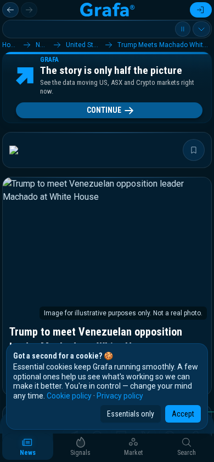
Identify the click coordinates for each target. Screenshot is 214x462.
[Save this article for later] (194, 150)
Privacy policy (120, 395)
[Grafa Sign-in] (201, 10)
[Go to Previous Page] (10, 10)
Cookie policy (69, 395)
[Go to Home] (107, 10)
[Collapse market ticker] (201, 29)
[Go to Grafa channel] (23, 150)
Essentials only (130, 413)
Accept (183, 413)
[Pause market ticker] (182, 29)
